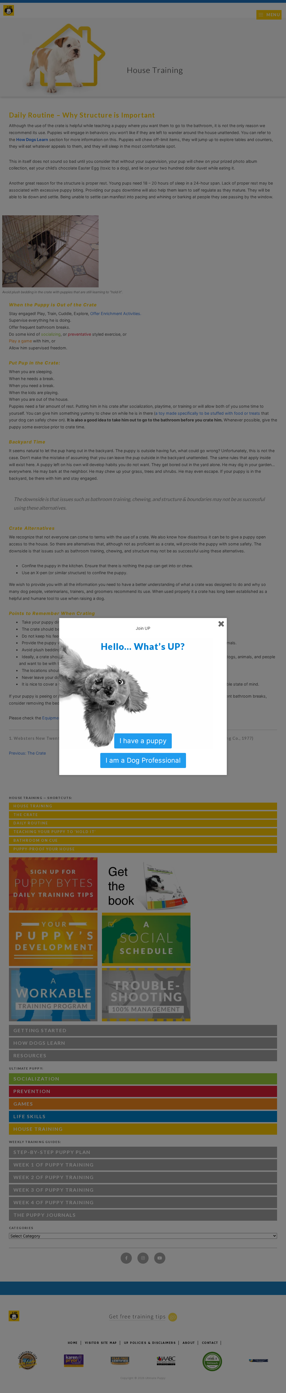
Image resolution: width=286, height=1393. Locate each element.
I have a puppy (143, 741)
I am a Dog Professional (143, 760)
